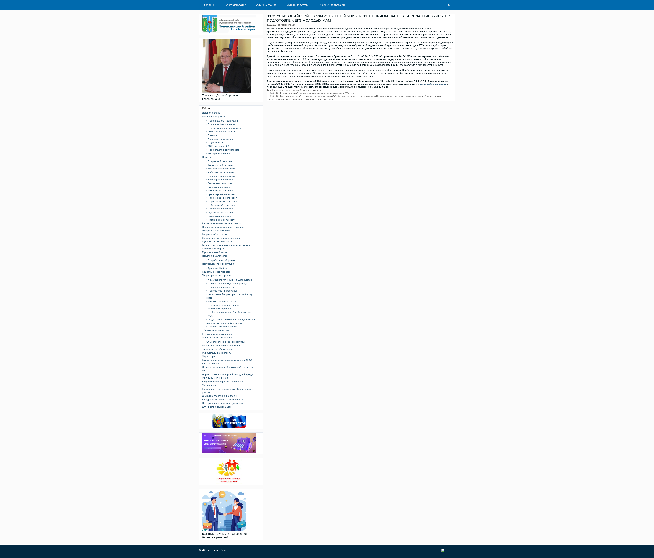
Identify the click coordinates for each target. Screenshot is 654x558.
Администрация (266, 5)
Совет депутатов (235, 5)
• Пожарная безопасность (220, 124)
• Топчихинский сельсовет (220, 165)
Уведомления (209, 385)
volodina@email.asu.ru (433, 84)
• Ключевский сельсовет (219, 190)
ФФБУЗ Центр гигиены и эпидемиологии (229, 279)
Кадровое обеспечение (215, 234)
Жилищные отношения (215, 377)
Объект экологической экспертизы (225, 341)
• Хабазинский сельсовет (220, 172)
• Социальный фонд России (221, 326)
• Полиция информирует (220, 287)
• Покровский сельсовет (219, 161)
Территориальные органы (216, 275)
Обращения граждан (331, 5)
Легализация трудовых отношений (221, 238)
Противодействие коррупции (218, 263)
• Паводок (211, 135)
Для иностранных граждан (216, 406)
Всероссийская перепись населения (222, 381)
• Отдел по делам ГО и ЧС (221, 131)
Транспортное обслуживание (218, 349)
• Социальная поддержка (216, 330)
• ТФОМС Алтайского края (221, 301)
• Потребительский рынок (220, 260)
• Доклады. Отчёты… (218, 268)
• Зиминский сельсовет (219, 183)
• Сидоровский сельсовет (220, 208)
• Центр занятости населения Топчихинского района (295, 90)
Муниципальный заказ (214, 252)
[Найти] (449, 5)
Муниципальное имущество (217, 241)
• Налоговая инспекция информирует (227, 283)
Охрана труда (209, 356)
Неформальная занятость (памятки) (222, 403)
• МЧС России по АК (217, 146)
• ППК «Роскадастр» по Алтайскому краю (229, 312)
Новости (206, 157)
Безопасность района (214, 116)
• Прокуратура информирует (222, 290)
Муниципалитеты (297, 5)
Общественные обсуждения (217, 337)
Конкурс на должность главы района (222, 399)
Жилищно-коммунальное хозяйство (222, 223)
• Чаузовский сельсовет (219, 216)
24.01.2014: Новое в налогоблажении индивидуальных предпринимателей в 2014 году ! (312, 93)
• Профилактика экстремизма (222, 149)
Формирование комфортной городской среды (227, 374)
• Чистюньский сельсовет (220, 219)
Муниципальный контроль (216, 352)
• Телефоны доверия (218, 153)
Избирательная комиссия (216, 230)
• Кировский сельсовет (218, 186)
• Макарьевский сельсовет (221, 168)
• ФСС (209, 315)
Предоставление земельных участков (223, 226)
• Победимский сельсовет (220, 205)
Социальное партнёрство (216, 271)
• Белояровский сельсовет (221, 176)
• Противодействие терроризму (223, 128)
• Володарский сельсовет (220, 179)
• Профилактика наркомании (222, 120)
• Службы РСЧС (215, 142)
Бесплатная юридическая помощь (221, 345)
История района (211, 112)
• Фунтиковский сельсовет (220, 212)
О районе (209, 5)
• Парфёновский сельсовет (221, 197)
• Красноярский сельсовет (221, 194)
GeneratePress (218, 550)
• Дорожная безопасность (220, 139)
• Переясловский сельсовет (221, 201)
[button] (218, 5)
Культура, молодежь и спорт (217, 334)
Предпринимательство (214, 255)
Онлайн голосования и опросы (219, 395)
